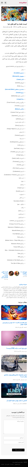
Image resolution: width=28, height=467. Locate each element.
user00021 (24, 404)
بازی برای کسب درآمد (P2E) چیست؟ (16, 348)
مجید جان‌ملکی (24, 380)
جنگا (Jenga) (20, 99)
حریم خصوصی (17, 464)
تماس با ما (7, 464)
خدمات (2, 464)
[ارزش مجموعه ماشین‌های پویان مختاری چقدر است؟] (14, 363)
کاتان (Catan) (20, 80)
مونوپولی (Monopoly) (18, 76)
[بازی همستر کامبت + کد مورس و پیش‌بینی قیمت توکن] (14, 312)
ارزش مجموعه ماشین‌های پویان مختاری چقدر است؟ (15, 376)
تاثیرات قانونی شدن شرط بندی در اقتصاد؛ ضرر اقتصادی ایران (4, 275)
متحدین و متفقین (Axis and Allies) (14, 89)
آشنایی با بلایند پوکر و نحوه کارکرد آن (17, 401)
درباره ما (12, 464)
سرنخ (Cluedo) (20, 93)
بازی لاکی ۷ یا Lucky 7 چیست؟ (24, 274)
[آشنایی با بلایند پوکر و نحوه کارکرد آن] (14, 390)
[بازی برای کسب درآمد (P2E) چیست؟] (14, 338)
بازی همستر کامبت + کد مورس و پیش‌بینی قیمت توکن (14, 324)
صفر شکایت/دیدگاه (7, 27)
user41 (25, 327)
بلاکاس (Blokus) (19, 109)
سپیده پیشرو (24, 27)
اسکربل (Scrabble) (19, 73)
